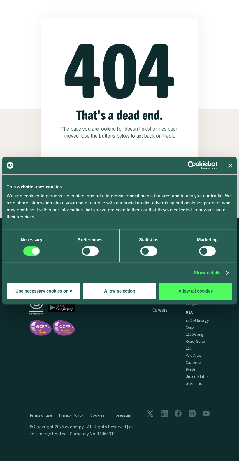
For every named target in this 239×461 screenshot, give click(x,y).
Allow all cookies (195, 290)
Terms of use (40, 415)
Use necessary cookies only (43, 290)
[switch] (90, 251)
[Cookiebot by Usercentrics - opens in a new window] (191, 165)
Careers (160, 310)
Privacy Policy (71, 415)
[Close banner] (230, 165)
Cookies (97, 415)
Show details (207, 272)
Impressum (121, 415)
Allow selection (119, 290)
